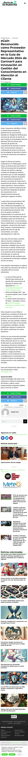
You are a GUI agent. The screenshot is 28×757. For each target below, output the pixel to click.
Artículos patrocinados (7, 721)
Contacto (10, 723)
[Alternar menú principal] (25, 3)
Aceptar (4, 754)
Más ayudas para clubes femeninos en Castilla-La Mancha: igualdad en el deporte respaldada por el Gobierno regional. (13, 557)
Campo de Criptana (5, 735)
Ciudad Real (4, 737)
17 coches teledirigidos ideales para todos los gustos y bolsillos (12, 601)
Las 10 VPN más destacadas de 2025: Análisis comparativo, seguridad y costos (13, 688)
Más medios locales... (20, 735)
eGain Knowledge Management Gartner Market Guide (14, 288)
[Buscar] (25, 421)
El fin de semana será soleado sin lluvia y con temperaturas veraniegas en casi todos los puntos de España (20, 499)
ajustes (20, 751)
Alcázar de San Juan (6, 732)
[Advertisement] (14, 21)
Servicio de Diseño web (19, 721)
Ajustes (19, 754)
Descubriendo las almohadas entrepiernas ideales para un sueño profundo (12, 666)
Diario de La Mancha (20, 732)
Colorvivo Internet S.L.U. (16, 742)
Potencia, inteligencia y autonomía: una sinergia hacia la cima (14, 622)
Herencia (17, 733)
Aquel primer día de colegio (11, 462)
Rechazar (12, 754)
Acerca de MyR (17, 723)
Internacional (5, 38)
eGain (10, 296)
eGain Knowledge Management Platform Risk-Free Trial (15, 305)
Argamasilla (4, 733)
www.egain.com (6, 372)
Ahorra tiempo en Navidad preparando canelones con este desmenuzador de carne (13, 580)
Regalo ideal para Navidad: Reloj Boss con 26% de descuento (13, 710)
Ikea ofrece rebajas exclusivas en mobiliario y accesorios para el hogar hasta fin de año (13, 643)
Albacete (3, 730)
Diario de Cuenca (19, 730)
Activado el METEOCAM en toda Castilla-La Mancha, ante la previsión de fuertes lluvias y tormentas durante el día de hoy (20, 526)
